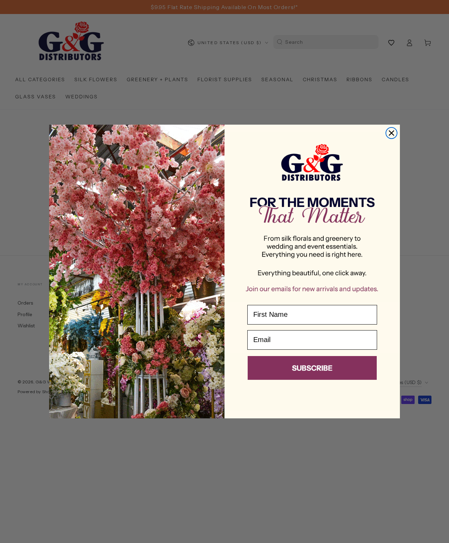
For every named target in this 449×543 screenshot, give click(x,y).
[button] (312, 369)
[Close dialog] (391, 133)
